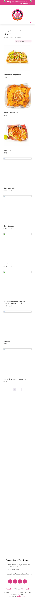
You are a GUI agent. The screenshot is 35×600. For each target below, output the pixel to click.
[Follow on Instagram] (15, 7)
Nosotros (9, 589)
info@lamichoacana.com (17, 1)
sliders (11, 31)
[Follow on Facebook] (11, 7)
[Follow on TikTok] (19, 7)
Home (6, 31)
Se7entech (21, 596)
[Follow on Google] (23, 7)
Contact (25, 589)
